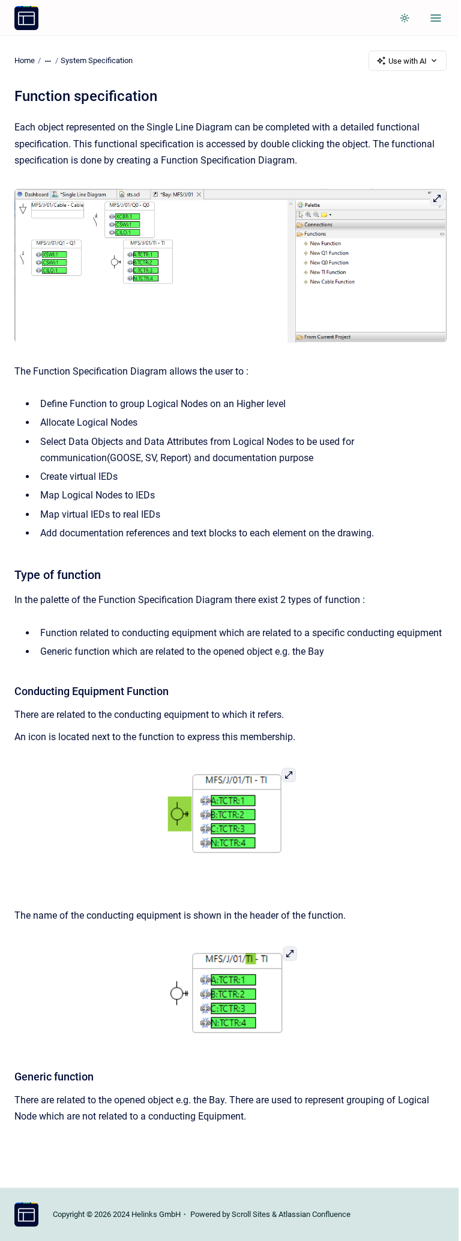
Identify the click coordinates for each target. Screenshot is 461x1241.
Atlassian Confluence (315, 1214)
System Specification (97, 60)
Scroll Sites (251, 1214)
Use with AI (407, 61)
